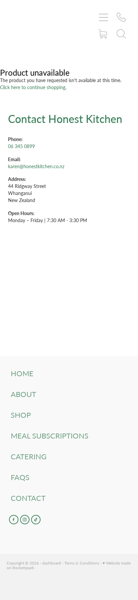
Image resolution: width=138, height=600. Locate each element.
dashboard (51, 562)
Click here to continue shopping (32, 87)
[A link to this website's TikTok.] (36, 519)
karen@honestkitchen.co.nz (36, 166)
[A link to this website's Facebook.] (13, 519)
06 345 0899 (21, 146)
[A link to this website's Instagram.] (24, 519)
